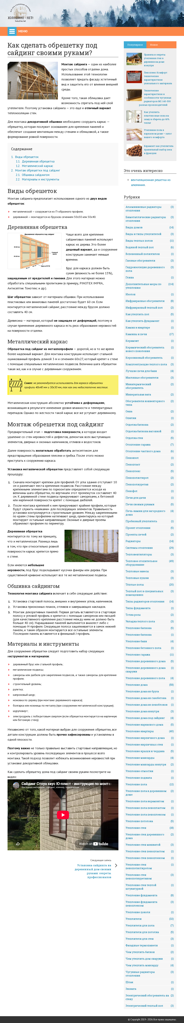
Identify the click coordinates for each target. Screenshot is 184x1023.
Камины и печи (150, 334)
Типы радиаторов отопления (150, 601)
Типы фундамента (150, 608)
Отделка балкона (150, 424)
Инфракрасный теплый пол (150, 307)
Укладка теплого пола (150, 621)
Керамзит (150, 340)
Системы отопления (150, 547)
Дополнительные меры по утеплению (150, 285)
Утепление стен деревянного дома (150, 836)
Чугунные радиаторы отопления (150, 973)
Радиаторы (150, 541)
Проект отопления (150, 528)
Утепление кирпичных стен (150, 744)
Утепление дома (150, 684)
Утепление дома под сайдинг (150, 718)
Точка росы (150, 614)
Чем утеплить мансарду (150, 965)
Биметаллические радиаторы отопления (150, 218)
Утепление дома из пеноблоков (150, 704)
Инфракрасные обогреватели (150, 301)
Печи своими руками (150, 504)
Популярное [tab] (135, 44)
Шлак (150, 982)
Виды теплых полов (150, 240)
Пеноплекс (150, 471)
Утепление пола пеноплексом (150, 814)
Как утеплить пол (150, 314)
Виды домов (150, 227)
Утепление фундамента (150, 895)
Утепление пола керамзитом (150, 801)
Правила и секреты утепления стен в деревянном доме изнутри (154, 60)
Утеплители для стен (150, 938)
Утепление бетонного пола (150, 648)
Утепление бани (150, 641)
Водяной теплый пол (150, 247)
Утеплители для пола (150, 925)
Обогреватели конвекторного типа (150, 402)
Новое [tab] (154, 44)
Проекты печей (150, 534)
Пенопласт (150, 464)
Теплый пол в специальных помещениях (150, 592)
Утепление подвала (150, 777)
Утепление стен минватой (150, 844)
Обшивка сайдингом (32, 175)
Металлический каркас (34, 166)
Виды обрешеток (25, 157)
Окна (150, 411)
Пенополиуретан (150, 484)
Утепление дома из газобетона (150, 698)
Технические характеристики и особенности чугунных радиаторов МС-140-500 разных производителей (155, 97)
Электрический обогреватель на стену (150, 997)
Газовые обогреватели (150, 260)
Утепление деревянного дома (150, 661)
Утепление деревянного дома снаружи (150, 669)
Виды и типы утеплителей (150, 234)
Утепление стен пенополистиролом (150, 866)
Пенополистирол (150, 477)
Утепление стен (150, 827)
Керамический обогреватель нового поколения (150, 349)
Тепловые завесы (150, 571)
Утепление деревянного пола (150, 678)
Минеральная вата (150, 394)
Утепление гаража (150, 654)
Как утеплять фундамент (150, 321)
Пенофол (150, 491)
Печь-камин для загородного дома (150, 512)
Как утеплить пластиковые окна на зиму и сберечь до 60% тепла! (156, 117)
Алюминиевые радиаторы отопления (150, 208)
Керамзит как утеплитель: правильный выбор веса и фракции (159, 150)
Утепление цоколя (150, 912)
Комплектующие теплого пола (150, 364)
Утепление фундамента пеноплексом (150, 903)
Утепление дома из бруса (150, 691)
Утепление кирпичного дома (150, 738)
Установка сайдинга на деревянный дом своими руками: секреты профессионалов (93, 869)
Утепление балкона (150, 628)
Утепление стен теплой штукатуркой (150, 886)
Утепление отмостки (150, 771)
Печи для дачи (150, 497)
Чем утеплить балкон (150, 952)
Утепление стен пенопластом (150, 851)
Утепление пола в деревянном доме (150, 792)
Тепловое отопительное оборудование (150, 562)
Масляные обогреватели (150, 377)
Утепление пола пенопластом (150, 808)
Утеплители (150, 919)
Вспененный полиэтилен (150, 254)
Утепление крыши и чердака (150, 751)
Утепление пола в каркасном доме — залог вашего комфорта (158, 134)
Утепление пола (150, 784)
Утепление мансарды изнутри (150, 764)
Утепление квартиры (150, 731)
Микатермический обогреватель (150, 386)
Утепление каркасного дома (150, 724)
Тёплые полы (150, 584)
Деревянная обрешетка (35, 161)
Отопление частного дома (150, 451)
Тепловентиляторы (150, 554)
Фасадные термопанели (150, 945)
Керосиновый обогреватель (150, 357)
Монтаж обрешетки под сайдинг (35, 170)
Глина (150, 277)
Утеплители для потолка (150, 932)
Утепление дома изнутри (150, 711)
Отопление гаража (150, 444)
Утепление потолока (150, 821)
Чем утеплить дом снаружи (150, 958)
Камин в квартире (150, 327)
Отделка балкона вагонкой (150, 431)
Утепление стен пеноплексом (150, 858)
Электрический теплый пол (150, 1005)
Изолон (150, 294)
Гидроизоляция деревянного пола (150, 268)
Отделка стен (150, 438)
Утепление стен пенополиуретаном (150, 876)
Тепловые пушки (150, 578)
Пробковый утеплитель (150, 521)
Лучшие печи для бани (150, 371)
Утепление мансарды (150, 757)
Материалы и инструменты (37, 179)
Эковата (150, 989)
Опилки (150, 418)
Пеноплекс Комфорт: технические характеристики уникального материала (158, 78)
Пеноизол (150, 458)
